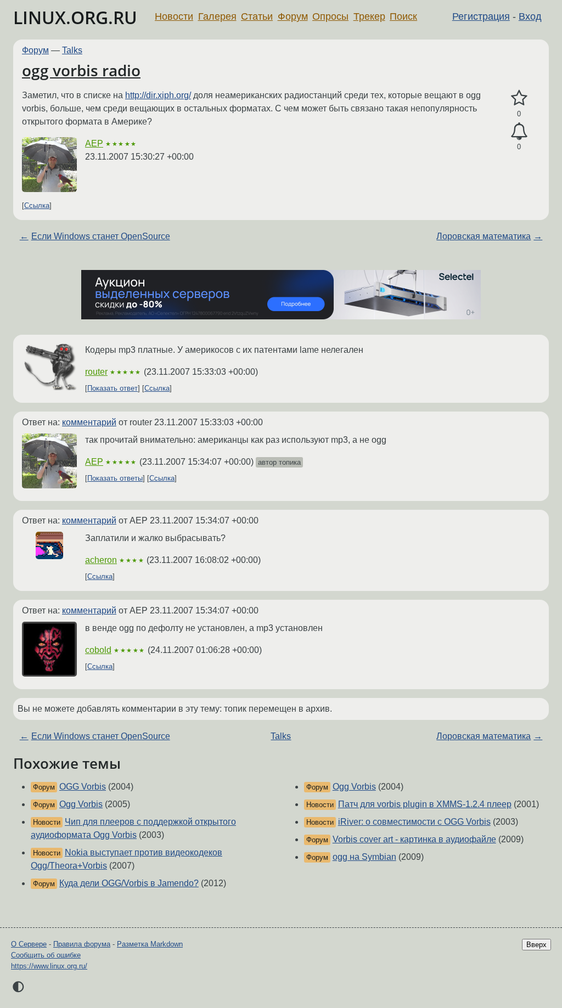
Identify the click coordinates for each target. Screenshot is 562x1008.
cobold (98, 650)
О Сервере (29, 944)
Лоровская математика (483, 236)
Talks (72, 50)
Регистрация (481, 16)
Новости (174, 16)
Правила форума (81, 944)
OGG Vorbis (82, 786)
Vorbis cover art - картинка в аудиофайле (414, 839)
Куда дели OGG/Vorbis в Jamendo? (129, 883)
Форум (293, 16)
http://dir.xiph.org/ (158, 95)
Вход (530, 16)
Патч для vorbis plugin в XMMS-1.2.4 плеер (425, 804)
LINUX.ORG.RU (75, 17)
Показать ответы (115, 478)
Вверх (536, 945)
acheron (101, 560)
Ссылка (36, 205)
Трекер (369, 16)
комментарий (89, 422)
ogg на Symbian (364, 856)
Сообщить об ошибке (46, 955)
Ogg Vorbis (81, 804)
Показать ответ (112, 388)
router (96, 371)
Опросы (330, 16)
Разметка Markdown (150, 944)
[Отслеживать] (519, 132)
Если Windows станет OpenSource (100, 236)
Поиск (403, 16)
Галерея (217, 16)
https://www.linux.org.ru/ (49, 966)
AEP (94, 143)
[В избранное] (519, 98)
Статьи (257, 16)
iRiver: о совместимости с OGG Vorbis (414, 821)
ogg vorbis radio (81, 70)
